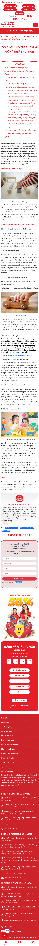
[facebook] (14, 19)
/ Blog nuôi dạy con (15, 37)
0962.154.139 (8, 2)
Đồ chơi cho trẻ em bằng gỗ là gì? (16, 68)
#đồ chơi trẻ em (6, 530)
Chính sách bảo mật (8, 731)
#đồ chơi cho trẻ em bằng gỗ (27, 528)
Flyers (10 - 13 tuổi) (7, 767)
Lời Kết (6, 137)
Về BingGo (5, 722)
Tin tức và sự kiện (7, 736)
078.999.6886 (17, 2)
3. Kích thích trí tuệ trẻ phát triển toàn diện (20, 87)
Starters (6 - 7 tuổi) (7, 758)
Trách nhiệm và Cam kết (9, 744)
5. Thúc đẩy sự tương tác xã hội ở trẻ (19, 134)
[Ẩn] (23, 64)
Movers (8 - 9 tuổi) (7, 762)
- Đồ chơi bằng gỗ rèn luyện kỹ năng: (21, 97)
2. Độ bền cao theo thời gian (16, 84)
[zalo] (18, 19)
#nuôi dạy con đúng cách (12, 528)
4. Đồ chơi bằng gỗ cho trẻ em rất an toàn (20, 130)
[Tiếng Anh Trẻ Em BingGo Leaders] (8, 25)
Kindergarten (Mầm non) (9, 754)
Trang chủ (4, 37)
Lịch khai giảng (6, 727)
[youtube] (16, 19)
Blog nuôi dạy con (7, 740)
